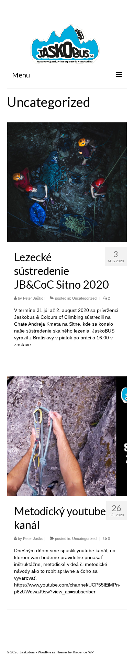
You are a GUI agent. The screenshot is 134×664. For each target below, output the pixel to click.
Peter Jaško (33, 298)
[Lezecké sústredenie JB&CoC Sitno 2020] (67, 181)
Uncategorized (84, 298)
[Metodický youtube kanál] (67, 435)
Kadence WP (83, 652)
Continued (49, 344)
